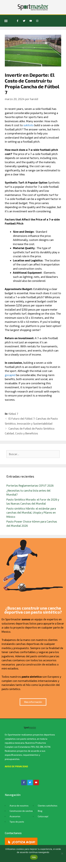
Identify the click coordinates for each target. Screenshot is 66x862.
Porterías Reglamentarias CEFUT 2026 (30, 485)
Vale (34, 857)
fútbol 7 (13, 413)
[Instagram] (37, 20)
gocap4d (10, 375)
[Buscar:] (33, 454)
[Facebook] (24, 782)
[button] (5, 20)
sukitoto (28, 125)
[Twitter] (24, 20)
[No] (62, 853)
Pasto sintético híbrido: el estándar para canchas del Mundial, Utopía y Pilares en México (31, 512)
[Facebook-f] (17, 20)
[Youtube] (30, 20)
